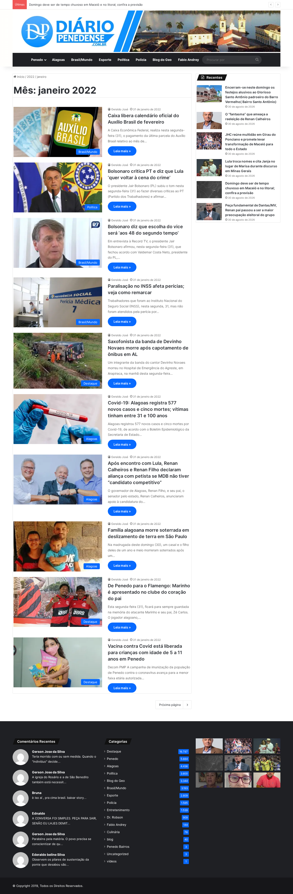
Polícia (141, 60)
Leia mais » (122, 151)
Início (20, 77)
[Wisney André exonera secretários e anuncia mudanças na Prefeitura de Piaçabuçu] (266, 780)
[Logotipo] (146, 31)
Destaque (114, 751)
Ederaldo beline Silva (48, 854)
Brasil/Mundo (81, 60)
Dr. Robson (115, 817)
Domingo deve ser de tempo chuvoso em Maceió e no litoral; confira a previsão (86, 4)
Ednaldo (38, 813)
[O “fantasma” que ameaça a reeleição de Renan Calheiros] (209, 120)
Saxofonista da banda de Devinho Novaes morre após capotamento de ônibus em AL (148, 348)
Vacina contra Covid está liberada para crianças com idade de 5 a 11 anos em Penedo (145, 652)
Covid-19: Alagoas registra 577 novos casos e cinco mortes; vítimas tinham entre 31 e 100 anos (148, 409)
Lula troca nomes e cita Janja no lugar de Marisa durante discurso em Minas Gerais (251, 166)
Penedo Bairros (118, 846)
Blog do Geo (162, 60)
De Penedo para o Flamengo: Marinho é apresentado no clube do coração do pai (149, 592)
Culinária (113, 832)
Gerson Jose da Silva (48, 751)
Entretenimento (118, 810)
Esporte (105, 60)
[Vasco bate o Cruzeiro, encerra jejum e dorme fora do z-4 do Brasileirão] (266, 763)
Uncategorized (117, 854)
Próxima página (170, 705)
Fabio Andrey (188, 60)
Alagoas (58, 60)
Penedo (37, 60)
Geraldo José (119, 109)
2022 (30, 77)
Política (123, 60)
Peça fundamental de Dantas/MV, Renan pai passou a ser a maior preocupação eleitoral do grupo (251, 210)
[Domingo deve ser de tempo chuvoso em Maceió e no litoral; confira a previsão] (209, 189)
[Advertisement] (238, 828)
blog (110, 839)
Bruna (36, 793)
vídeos (112, 861)
